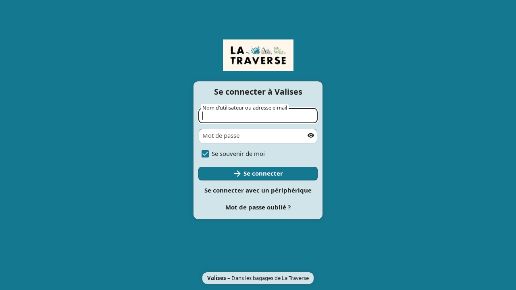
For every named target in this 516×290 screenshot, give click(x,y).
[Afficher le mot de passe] (311, 135)
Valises (216, 278)
